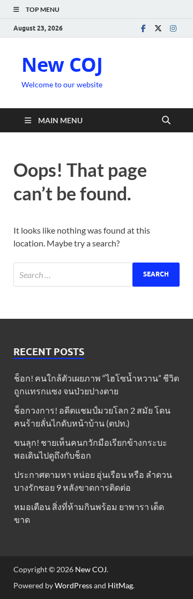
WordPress (73, 585)
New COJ (62, 64)
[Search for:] (96, 275)
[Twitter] (158, 28)
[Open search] (166, 120)
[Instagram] (173, 28)
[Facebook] (143, 28)
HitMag (120, 585)
